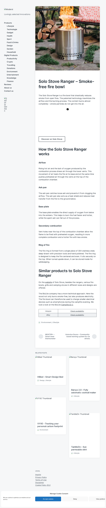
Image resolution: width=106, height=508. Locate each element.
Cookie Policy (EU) (43, 485)
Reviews (7, 84)
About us (8, 88)
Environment (12, 72)
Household (11, 52)
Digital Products (11, 55)
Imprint (38, 475)
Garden (10, 49)
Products (8, 23)
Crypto (10, 62)
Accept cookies (48, 499)
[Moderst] (11, 9)
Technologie (12, 29)
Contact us (8, 91)
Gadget (10, 33)
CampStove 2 (67, 305)
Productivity (12, 59)
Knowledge (11, 78)
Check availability (77, 311)
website (48, 282)
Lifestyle (10, 26)
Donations (11, 68)
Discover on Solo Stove (51, 139)
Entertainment (13, 75)
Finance (10, 81)
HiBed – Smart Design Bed (50, 377)
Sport (9, 39)
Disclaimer (39, 483)
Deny (75, 499)
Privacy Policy (41, 477)
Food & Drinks (12, 42)
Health (9, 36)
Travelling (11, 65)
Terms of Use (40, 480)
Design (10, 46)
